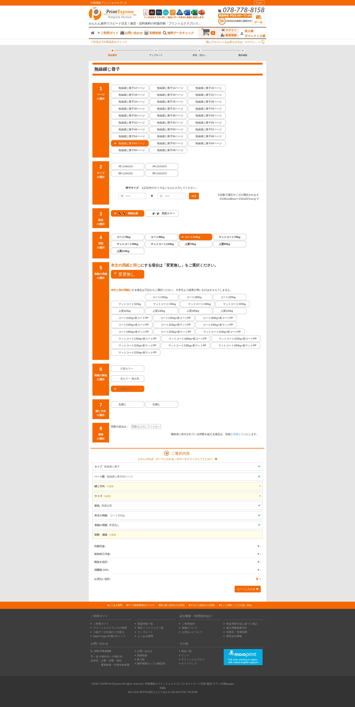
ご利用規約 (188, 623)
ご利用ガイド (109, 32)
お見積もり (236, 434)
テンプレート (145, 632)
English (259, 3)
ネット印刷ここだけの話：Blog (236, 605)
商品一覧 (186, 651)
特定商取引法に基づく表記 (241, 623)
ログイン (231, 30)
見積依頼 (154, 32)
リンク (185, 655)
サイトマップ (189, 663)
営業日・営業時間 (236, 632)
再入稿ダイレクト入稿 (255, 33)
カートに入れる (246, 589)
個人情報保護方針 (236, 627)
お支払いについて (192, 632)
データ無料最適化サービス (141, 605)
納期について (189, 627)
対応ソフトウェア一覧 (150, 627)
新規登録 (231, 35)
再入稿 (141, 659)
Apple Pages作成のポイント (109, 636)
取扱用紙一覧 (145, 623)
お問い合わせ (133, 32)
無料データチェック (180, 32)
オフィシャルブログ (192, 659)
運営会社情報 (234, 636)
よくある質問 (115, 605)
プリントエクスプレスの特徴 (109, 627)
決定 (194, 196)
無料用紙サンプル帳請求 (151, 663)
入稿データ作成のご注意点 (108, 632)
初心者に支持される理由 (172, 605)
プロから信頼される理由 (202, 605)
